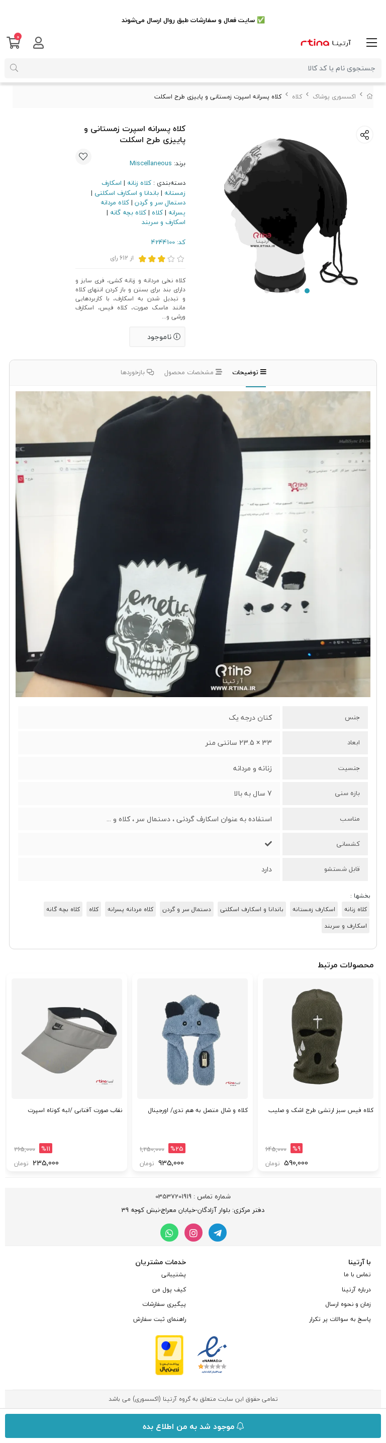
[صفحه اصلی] (369, 96)
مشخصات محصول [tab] (190, 372)
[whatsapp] (169, 1233)
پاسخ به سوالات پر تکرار (340, 1319)
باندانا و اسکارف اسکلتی (126, 192)
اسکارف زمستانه (314, 909)
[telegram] (218, 1233)
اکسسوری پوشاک (334, 96)
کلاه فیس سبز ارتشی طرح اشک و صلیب (320, 1110)
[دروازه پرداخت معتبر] (169, 1354)
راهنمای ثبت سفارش (159, 1319)
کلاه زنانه (139, 182)
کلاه (297, 96)
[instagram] (193, 1233)
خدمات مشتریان (160, 1262)
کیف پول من (169, 1289)
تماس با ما (357, 1274)
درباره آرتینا (356, 1289)
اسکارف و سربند (163, 222)
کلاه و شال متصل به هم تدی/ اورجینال (198, 1110)
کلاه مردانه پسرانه (130, 909)
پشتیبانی (173, 1274)
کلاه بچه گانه (128, 212)
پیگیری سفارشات (164, 1304)
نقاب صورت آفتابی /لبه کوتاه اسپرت (75, 1110)
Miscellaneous (151, 163)
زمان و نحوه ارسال (348, 1304)
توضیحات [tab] (246, 372)
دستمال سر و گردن (160, 202)
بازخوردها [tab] (134, 372)
